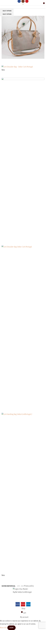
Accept (11, 627)
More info (3, 627)
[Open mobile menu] (2, 4)
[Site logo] (23, 4)
